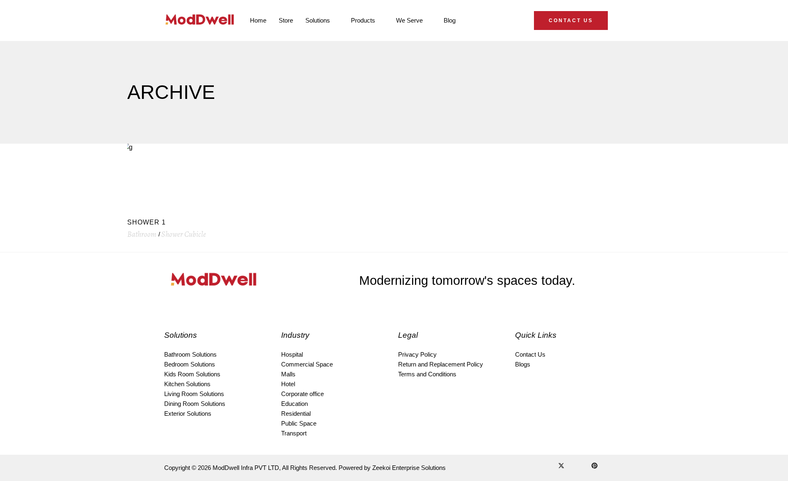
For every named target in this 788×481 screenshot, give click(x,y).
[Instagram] (549, 466)
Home (258, 20)
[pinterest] (594, 466)
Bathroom (141, 234)
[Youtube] (583, 466)
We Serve (409, 20)
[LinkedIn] (572, 466)
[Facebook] (539, 466)
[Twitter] (561, 466)
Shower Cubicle (183, 234)
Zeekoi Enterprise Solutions (409, 467)
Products (363, 20)
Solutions (317, 20)
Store (286, 20)
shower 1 (146, 222)
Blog (450, 20)
